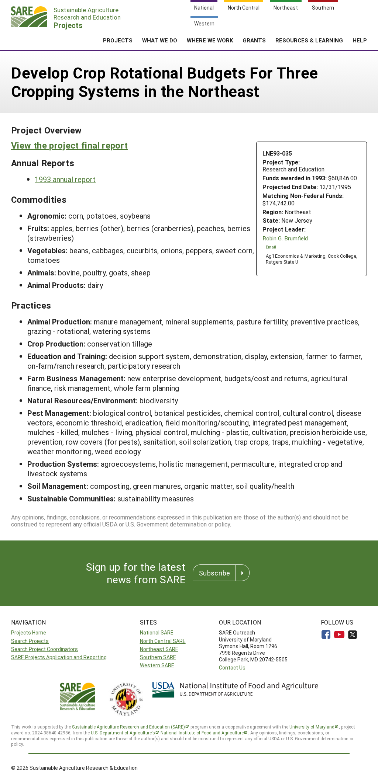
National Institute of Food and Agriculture (202, 732)
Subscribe (214, 572)
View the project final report (69, 145)
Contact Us (232, 667)
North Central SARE (163, 640)
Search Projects (30, 640)
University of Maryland (311, 727)
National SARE (156, 632)
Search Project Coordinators (44, 649)
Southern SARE (158, 657)
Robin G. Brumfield (285, 238)
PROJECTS (118, 40)
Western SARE (157, 665)
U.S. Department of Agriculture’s (123, 732)
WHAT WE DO (159, 40)
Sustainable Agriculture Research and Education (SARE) (128, 727)
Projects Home (28, 632)
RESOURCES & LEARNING (309, 40)
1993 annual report (65, 179)
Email (271, 247)
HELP (360, 40)
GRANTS (254, 40)
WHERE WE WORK (210, 40)
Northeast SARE (159, 649)
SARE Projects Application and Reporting (59, 657)
